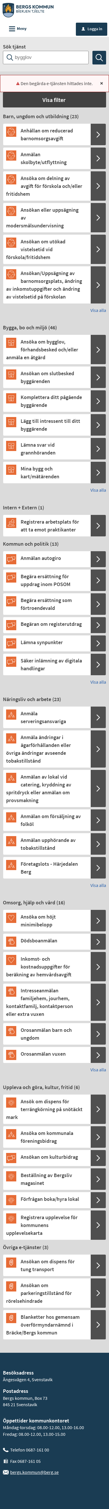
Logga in (92, 28)
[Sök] (99, 57)
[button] (54, 99)
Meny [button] (16, 29)
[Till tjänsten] (98, 134)
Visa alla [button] (98, 310)
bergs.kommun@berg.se (34, 1472)
